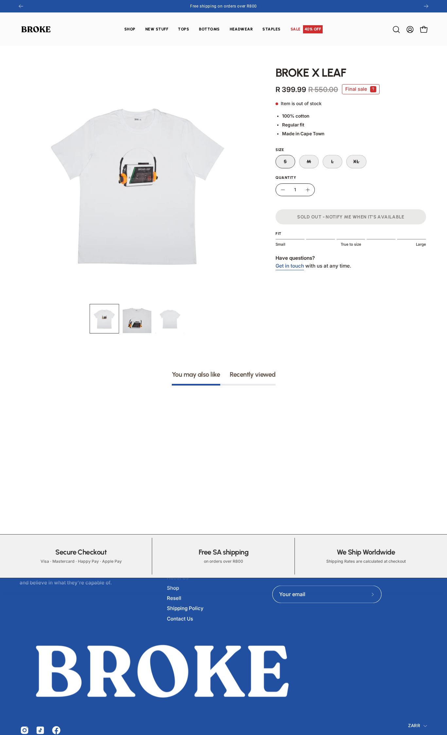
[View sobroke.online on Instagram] (23, 730)
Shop (173, 588)
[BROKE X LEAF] (104, 318)
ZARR (414, 725)
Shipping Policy (185, 608)
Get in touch (290, 266)
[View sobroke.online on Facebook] (55, 730)
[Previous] (21, 6)
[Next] (426, 6)
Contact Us (180, 618)
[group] (223, 6)
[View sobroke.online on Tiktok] (39, 730)
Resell (174, 598)
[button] (183, 29)
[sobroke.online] (36, 29)
